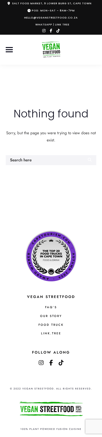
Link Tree (62, 24)
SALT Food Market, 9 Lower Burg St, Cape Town (52, 3)
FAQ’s (51, 307)
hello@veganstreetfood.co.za (51, 17)
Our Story (51, 316)
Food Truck (51, 325)
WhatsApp (43, 24)
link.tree (51, 333)
